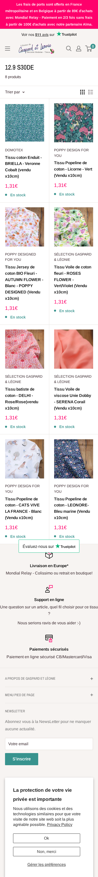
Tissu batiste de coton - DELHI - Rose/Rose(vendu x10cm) (21, 398)
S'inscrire (22, 759)
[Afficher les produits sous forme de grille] (82, 92)
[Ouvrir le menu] (7, 49)
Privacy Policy (59, 824)
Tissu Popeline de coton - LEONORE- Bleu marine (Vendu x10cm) (72, 508)
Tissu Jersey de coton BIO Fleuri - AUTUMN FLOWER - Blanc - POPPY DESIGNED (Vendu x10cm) (24, 283)
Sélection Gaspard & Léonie (72, 257)
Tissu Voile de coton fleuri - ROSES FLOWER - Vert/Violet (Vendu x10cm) (72, 279)
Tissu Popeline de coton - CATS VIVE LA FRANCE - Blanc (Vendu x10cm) (23, 508)
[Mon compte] (78, 48)
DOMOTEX (14, 150)
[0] (89, 49)
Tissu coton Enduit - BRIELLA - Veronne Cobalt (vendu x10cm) (23, 166)
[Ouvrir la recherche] (69, 48)
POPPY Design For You (71, 153)
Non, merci (46, 851)
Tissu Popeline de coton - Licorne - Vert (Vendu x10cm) (73, 169)
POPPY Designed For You (20, 257)
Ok (46, 838)
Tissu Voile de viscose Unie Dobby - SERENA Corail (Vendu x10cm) (72, 398)
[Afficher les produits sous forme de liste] (90, 92)
